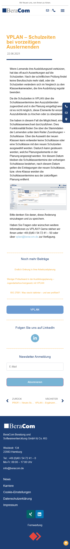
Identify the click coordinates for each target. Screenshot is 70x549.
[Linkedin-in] (35, 338)
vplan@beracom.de (27, 236)
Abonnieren (35, 382)
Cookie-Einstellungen (17, 492)
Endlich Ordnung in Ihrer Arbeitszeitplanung (35, 269)
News (7, 479)
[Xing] (31, 514)
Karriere (8, 486)
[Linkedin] (39, 514)
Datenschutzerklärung (17, 498)
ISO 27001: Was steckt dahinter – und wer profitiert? (35, 292)
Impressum (10, 505)
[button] (63, 10)
